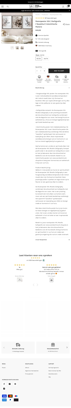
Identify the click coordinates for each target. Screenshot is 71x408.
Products (45, 14)
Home (38, 14)
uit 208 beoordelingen (34, 260)
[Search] (8, 7)
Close (69, 10)
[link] (12, 332)
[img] (35, 258)
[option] (35, 2)
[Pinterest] (15, 384)
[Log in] (63, 7)
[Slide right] (67, 347)
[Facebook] (4, 384)
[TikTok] (4, 389)
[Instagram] (10, 384)
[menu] (2, 6)
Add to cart (59, 71)
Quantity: (39, 67)
